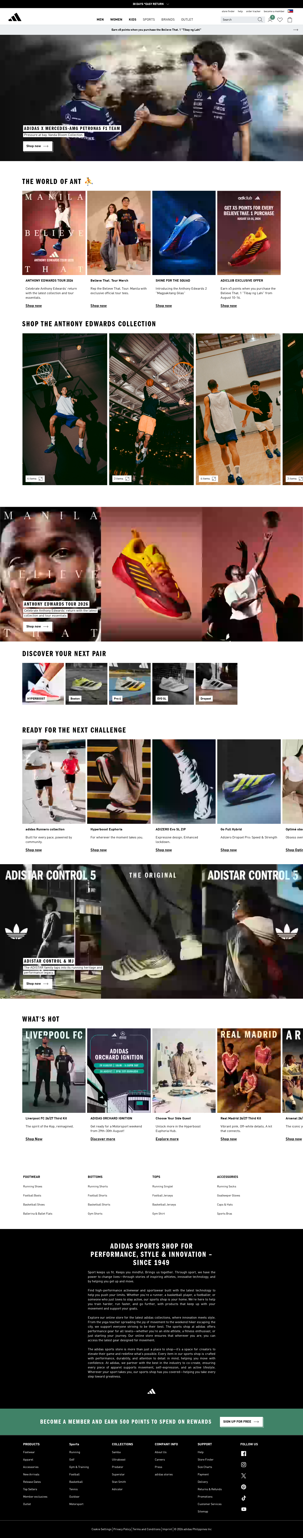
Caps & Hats (225, 1204)
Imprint (167, 1529)
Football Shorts (97, 1195)
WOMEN (116, 19)
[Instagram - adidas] (260, 1465)
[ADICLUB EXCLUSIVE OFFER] (249, 251)
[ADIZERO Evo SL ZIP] (184, 797)
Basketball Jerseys (164, 1204)
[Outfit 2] (151, 409)
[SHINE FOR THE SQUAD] (184, 251)
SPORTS (149, 19)
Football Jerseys (162, 1195)
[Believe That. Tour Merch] (118, 251)
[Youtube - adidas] (260, 1509)
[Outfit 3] (238, 409)
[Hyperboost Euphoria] (118, 797)
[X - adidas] (260, 1476)
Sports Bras (224, 1213)
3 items (118, 478)
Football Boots (32, 1195)
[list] (151, 251)
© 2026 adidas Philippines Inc (193, 1529)
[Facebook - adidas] (260, 1454)
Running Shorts (98, 1186)
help (240, 11)
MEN (100, 19)
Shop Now (34, 1139)
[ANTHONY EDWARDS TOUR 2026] (54, 251)
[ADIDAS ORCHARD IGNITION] (118, 1086)
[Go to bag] (290, 20)
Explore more (167, 1139)
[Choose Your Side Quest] (184, 1086)
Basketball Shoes (34, 1204)
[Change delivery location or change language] (290, 11)
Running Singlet (162, 1186)
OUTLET (187, 19)
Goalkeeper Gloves (228, 1195)
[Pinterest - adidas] (260, 1487)
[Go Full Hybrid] (249, 797)
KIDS (132, 19)
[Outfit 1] (64, 409)
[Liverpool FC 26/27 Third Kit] (54, 1086)
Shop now (34, 306)
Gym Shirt (158, 1213)
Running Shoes (32, 1186)
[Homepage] (14, 18)
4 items (31, 478)
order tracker (253, 11)
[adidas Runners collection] (54, 797)
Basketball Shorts (99, 1204)
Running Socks (226, 1186)
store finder (228, 11)
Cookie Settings (102, 1529)
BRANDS (168, 19)
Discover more (102, 1139)
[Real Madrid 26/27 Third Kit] (249, 1086)
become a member (274, 11)
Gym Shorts (95, 1213)
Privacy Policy (122, 1529)
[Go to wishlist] (280, 20)
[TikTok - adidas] (260, 1498)
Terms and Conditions (147, 1529)
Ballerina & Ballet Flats (37, 1213)
